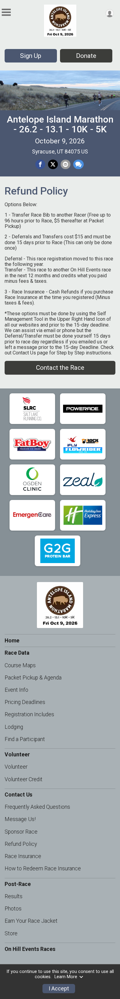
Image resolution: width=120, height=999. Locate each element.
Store (11, 933)
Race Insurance (23, 856)
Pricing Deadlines (25, 702)
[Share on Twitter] (53, 164)
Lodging (14, 727)
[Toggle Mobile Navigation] (6, 12)
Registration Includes (29, 714)
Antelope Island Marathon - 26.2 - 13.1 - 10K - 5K (60, 124)
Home (12, 641)
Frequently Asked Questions (37, 807)
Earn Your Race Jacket (31, 921)
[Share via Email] (65, 164)
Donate (86, 55)
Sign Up (30, 55)
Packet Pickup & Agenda (33, 678)
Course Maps (20, 665)
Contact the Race (60, 367)
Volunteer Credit (23, 779)
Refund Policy (21, 844)
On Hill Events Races (30, 949)
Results (13, 896)
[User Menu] (110, 13)
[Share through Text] (78, 164)
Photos (13, 909)
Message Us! (20, 819)
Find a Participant (25, 739)
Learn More (65, 976)
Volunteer (16, 767)
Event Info (16, 690)
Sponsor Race (21, 832)
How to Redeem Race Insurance (43, 868)
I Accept (59, 989)
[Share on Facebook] (40, 164)
